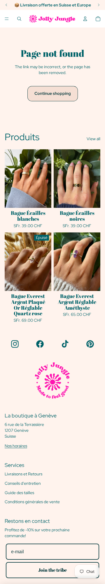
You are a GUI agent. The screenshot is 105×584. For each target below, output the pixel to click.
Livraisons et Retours (23, 474)
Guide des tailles (19, 492)
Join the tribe (52, 570)
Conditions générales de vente (32, 501)
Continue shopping (52, 93)
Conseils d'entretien (23, 483)
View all (93, 138)
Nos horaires (16, 445)
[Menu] (6, 18)
